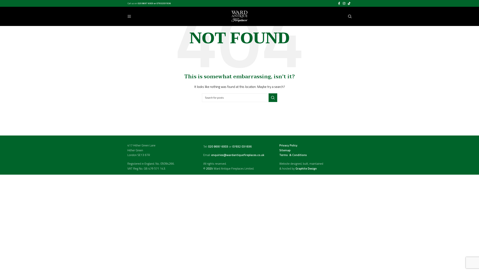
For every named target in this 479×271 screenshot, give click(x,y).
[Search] (350, 16)
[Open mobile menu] (129, 16)
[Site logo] (239, 16)
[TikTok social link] (349, 3)
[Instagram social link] (343, 3)
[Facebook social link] (339, 3)
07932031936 (163, 3)
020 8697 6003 (146, 3)
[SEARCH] (273, 97)
